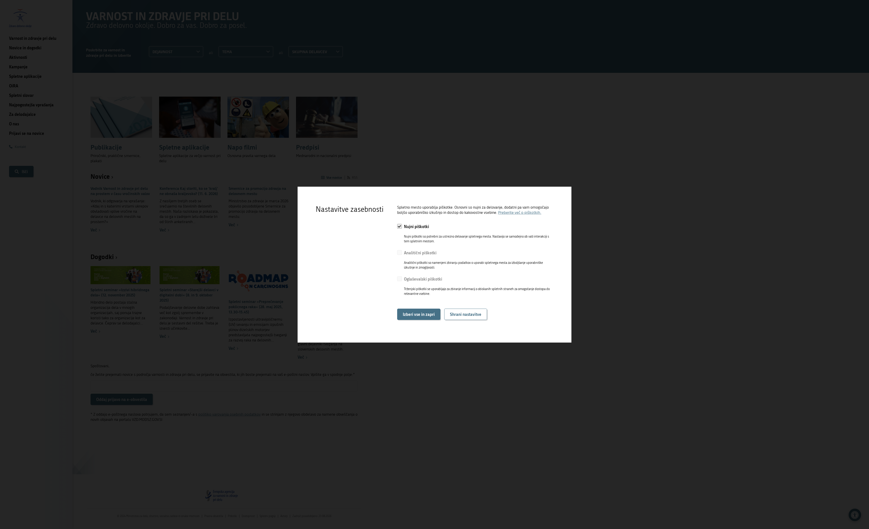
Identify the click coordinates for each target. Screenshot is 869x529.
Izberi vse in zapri (419, 314)
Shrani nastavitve (465, 314)
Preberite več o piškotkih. (519, 212)
